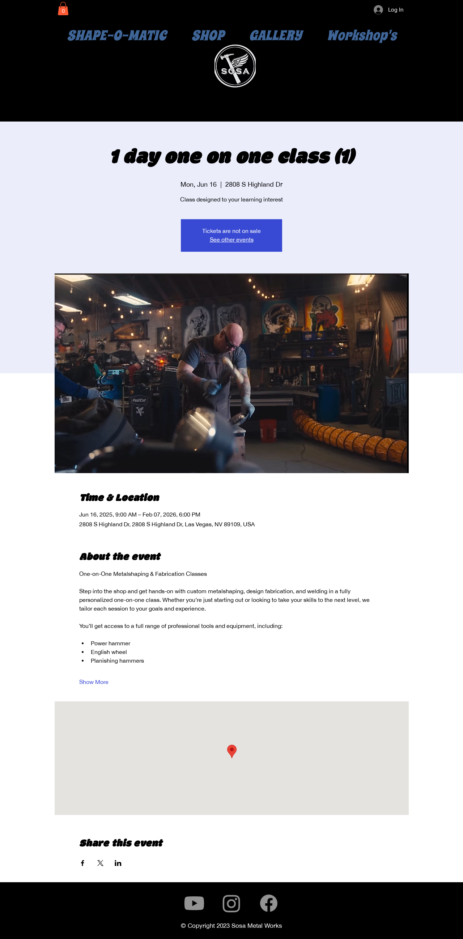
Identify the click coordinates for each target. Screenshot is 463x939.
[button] (63, 8)
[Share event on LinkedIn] (118, 863)
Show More (94, 682)
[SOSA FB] (268, 903)
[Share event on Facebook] (82, 863)
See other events (232, 239)
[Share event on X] (100, 863)
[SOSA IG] (231, 903)
